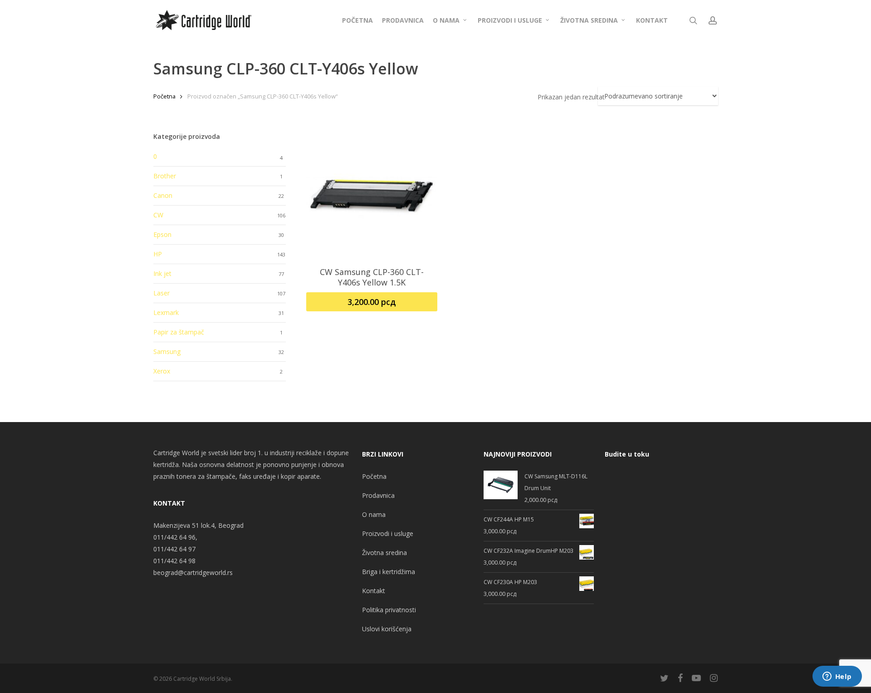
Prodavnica (378, 495)
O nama (374, 514)
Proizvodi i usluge (387, 533)
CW (158, 215)
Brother (164, 176)
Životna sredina (384, 552)
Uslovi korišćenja (386, 628)
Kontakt (373, 590)
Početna (164, 96)
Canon (162, 195)
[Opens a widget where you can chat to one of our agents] (837, 677)
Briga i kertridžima (388, 571)
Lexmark (166, 312)
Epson (162, 234)
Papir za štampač (178, 332)
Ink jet (162, 273)
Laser (161, 293)
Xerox (161, 371)
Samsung (167, 351)
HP (157, 254)
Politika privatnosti (389, 609)
